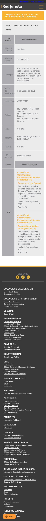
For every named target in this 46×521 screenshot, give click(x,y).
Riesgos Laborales (11, 494)
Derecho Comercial (11, 347)
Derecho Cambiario (11, 403)
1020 (8, 212)
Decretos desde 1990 (12, 294)
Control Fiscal (9, 333)
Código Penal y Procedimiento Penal (18, 445)
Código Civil (8, 365)
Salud (6, 384)
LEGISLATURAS (31, 25)
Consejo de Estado (11, 306)
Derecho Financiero (11, 408)
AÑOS (8, 30)
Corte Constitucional (11, 302)
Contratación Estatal (11, 331)
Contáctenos (8, 506)
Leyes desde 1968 (11, 292)
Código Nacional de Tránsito (15, 452)
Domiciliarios (8, 381)
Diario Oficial (8, 314)
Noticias (7, 504)
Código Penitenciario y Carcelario (17, 454)
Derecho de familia (11, 371)
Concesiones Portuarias (13, 337)
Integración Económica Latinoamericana (19, 472)
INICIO (8, 25)
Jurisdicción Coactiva (12, 324)
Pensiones (8, 490)
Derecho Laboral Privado (13, 436)
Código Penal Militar (11, 448)
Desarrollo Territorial (11, 464)
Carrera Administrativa (12, 322)
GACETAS (18, 25)
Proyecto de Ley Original (29, 183)
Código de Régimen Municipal (15, 462)
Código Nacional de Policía (14, 450)
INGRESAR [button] (23, 2)
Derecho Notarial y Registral (15, 374)
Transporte (8, 386)
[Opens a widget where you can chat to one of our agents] (9, 517)
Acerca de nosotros (11, 502)
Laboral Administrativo (12, 339)
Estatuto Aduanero (11, 401)
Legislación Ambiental (12, 420)
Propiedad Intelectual (12, 349)
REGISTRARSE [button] (37, 2)
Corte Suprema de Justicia (14, 304)
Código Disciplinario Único (14, 335)
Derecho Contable (11, 406)
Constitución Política (11, 357)
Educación (8, 428)
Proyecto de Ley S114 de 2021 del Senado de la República (22, 15)
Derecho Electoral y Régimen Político (18, 394)
